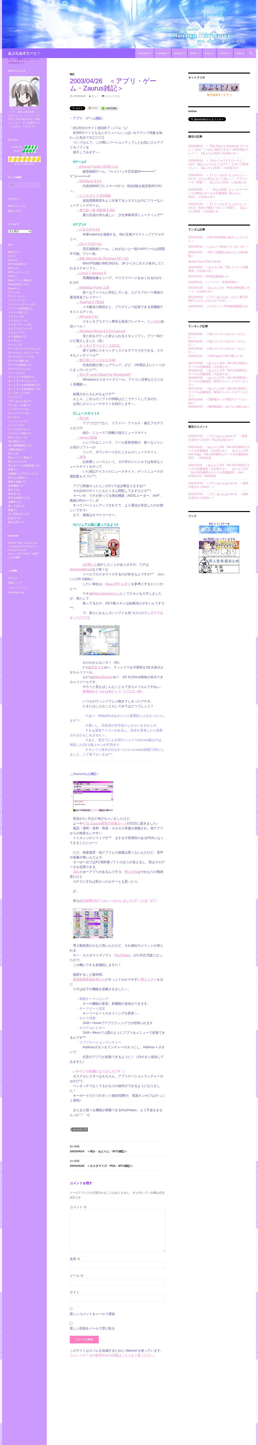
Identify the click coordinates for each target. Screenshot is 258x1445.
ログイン (13, 578)
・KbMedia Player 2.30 (92, 287)
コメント (78, 1207)
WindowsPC (15, 284)
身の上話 (13, 522)
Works (193, 53)
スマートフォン (17, 368)
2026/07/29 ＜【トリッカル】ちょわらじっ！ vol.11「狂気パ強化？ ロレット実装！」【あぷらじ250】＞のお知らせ (218, 207)
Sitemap (178, 53)
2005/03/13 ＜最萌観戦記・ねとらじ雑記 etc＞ (219, 406)
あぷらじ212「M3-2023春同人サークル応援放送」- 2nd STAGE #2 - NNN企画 (218, 472)
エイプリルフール (18, 328)
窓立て (96, 667)
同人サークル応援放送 (21, 465)
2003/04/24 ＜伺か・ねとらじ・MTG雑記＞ (98, 1149)
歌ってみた (14, 505)
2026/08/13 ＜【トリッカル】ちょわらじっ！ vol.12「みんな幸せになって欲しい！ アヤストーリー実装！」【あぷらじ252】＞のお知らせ (218, 178)
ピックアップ (79, 1129)
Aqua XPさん (115, 584)
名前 (75, 1259)
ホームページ (16, 413)
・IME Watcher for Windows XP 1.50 (102, 258)
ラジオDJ (154, 321)
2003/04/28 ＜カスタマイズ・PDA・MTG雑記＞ (101, 1163)
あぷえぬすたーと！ (24, 53)
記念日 (12, 517)
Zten (76, 871)
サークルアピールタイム (22, 348)
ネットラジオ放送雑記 (21, 388)
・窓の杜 (82, 418)
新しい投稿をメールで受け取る (92, 1328)
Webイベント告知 (18, 280)
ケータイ (13, 340)
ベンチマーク (16, 409)
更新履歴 (13, 485)
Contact (240, 53)
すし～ (95, 96)
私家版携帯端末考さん (89, 979)
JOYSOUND (15, 264)
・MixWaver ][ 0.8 (88, 181)
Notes (208, 53)
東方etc (12, 493)
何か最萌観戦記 (17, 445)
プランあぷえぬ (17, 401)
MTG (11, 268)
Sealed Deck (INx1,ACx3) (204, 261)
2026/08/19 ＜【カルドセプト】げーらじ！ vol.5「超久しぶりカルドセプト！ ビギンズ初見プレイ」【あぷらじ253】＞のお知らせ (218, 164)
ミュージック (16, 421)
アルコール (14, 296)
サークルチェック (18, 356)
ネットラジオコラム (20, 380)
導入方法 (131, 871)
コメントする (112, 96)
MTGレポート (16, 272)
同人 (10, 453)
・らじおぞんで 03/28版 (93, 195)
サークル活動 (16, 360)
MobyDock (101, 677)
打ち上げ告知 (16, 477)
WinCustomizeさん (106, 593)
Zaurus (12, 288)
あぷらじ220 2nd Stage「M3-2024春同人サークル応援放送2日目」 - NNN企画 (218, 454)
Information (143, 53)
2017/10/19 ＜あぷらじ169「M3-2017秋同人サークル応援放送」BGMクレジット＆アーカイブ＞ (218, 392)
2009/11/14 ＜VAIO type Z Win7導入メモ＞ (216, 355)
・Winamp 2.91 (87, 316)
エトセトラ (14, 332)
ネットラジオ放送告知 (21, 384)
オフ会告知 (14, 336)
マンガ (12, 417)
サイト (74, 1292)
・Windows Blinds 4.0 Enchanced (100, 331)
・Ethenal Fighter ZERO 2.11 (97, 166)
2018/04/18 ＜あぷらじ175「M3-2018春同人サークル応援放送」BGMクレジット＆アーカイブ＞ (218, 381)
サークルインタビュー (21, 352)
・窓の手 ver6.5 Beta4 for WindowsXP (103, 374)
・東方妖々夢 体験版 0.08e (95, 210)
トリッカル (14, 372)
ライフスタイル (17, 429)
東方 (10, 489)
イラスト (13, 316)
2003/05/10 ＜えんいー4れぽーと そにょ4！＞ (218, 246)
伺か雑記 (13, 441)
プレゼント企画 (17, 405)
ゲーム (12, 344)
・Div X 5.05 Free (89, 244)
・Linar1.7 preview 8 (91, 273)
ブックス (13, 397)
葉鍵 (10, 509)
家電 (10, 469)
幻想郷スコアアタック (21, 473)
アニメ (12, 292)
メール (76, 1275)
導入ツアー (149, 979)
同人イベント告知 (18, 457)
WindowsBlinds (81, 569)
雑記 (72, 74)
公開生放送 (14, 449)
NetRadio (161, 53)
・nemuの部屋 (86, 437)
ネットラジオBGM (19, 376)
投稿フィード (15, 582)
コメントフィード (17, 587)
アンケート (14, 300)
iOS (10, 260)
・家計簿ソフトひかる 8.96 (95, 360)
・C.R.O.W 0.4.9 (88, 229)
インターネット (17, 324)
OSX (11, 276)
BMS (11, 252)
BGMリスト (14, 206)
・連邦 (81, 457)
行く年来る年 (16, 513)
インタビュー (16, 320)
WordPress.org (16, 592)
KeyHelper (122, 955)
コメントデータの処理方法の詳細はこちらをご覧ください (112, 1355)
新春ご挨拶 (14, 481)
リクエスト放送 (17, 433)
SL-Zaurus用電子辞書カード (106, 823)
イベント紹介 (16, 312)
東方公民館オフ (17, 497)
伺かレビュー (16, 437)
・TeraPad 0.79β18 (90, 302)
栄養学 (12, 501)
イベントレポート (18, 304)
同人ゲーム (14, 461)
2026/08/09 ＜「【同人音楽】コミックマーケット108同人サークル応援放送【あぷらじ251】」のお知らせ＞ (218, 193)
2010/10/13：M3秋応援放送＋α (208, 276)
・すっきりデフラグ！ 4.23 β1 (98, 345)
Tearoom (223, 53)
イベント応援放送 (18, 308)
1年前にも (90, 564)
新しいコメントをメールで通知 (92, 1314)
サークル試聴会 (17, 364)
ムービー (13, 425)
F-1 (10, 256)
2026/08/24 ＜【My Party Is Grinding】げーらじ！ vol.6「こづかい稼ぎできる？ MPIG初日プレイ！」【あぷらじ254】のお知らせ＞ (218, 149)
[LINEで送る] (109, 108)
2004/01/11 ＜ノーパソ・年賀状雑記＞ (213, 282)
